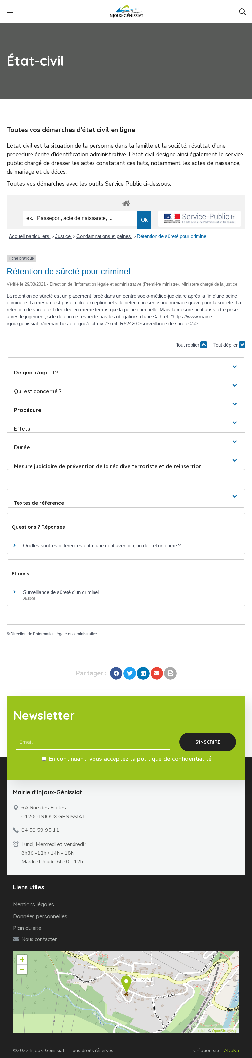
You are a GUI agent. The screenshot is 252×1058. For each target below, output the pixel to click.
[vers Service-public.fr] (199, 219)
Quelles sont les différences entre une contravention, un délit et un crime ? (102, 545)
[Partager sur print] (170, 673)
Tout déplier (226, 345)
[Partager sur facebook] (116, 673)
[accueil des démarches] (126, 203)
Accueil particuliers (30, 236)
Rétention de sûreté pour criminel (172, 236)
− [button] (22, 969)
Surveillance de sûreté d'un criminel (61, 592)
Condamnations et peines (104, 236)
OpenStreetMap (224, 1030)
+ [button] (22, 959)
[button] (242, 11)
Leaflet (200, 1030)
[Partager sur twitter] (129, 673)
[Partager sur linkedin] (143, 673)
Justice (63, 236)
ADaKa (231, 1050)
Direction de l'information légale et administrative (53, 634)
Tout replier (188, 345)
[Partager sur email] (157, 673)
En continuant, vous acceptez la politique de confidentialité (130, 759)
